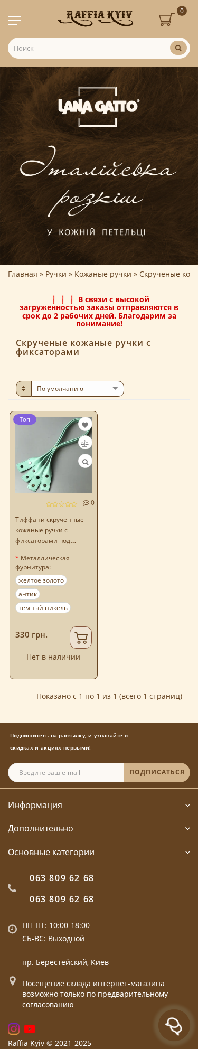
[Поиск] (178, 48)
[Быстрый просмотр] (85, 461)
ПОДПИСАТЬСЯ (157, 771)
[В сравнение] (85, 443)
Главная (22, 274)
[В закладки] (85, 424)
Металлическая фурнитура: (42, 563)
